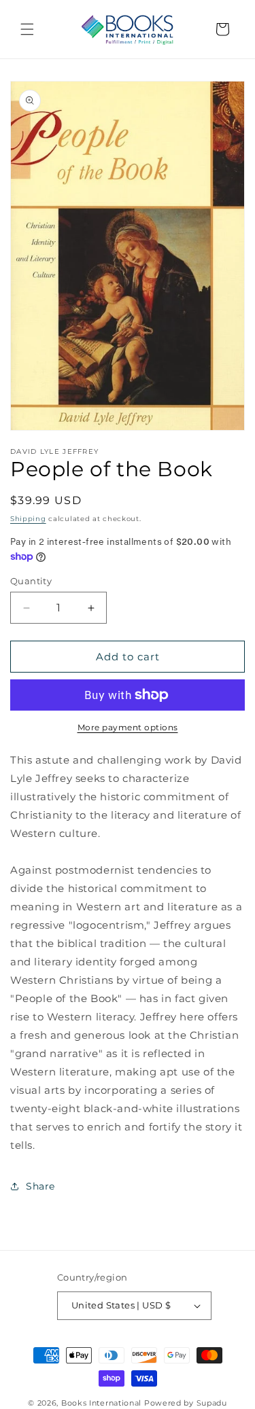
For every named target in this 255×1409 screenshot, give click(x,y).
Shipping (28, 518)
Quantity (31, 580)
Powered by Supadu (185, 1403)
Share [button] (40, 1186)
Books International (101, 1403)
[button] (27, 29)
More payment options (128, 727)
